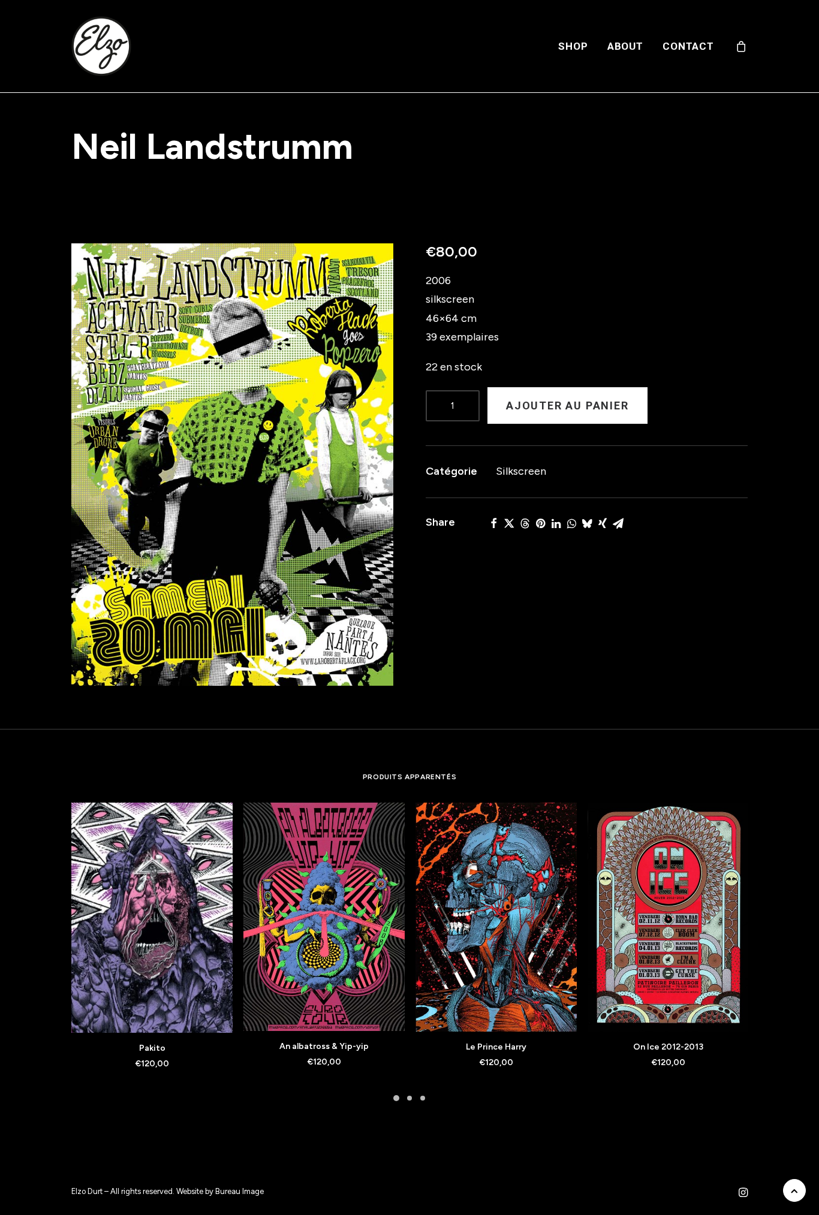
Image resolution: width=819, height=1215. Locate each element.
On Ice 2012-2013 (668, 1047)
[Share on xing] (602, 523)
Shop (573, 46)
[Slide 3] (422, 1098)
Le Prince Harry (496, 1047)
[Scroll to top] (794, 1189)
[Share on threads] (524, 523)
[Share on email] (618, 523)
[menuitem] (573, 46)
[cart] (742, 46)
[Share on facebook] (493, 523)
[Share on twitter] (509, 523)
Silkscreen (521, 471)
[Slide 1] (396, 1098)
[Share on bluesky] (587, 523)
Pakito (152, 1048)
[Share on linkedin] (556, 523)
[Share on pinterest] (540, 523)
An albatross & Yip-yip (324, 1046)
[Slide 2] (409, 1098)
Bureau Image (239, 1191)
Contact (688, 46)
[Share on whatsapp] (571, 523)
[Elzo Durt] (101, 46)
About (625, 46)
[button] (232, 464)
